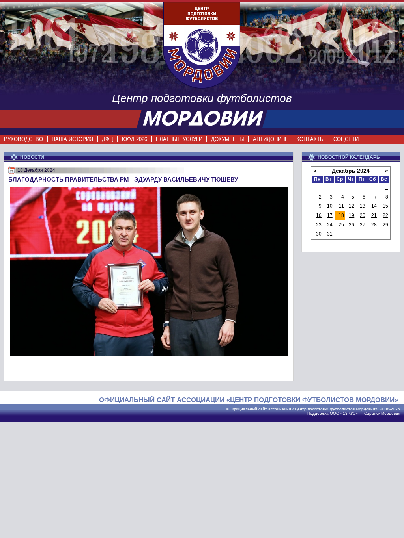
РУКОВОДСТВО (23, 139)
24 (330, 225)
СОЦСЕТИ (346, 139)
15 (385, 206)
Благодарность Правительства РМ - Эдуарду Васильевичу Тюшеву (123, 179)
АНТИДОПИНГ (270, 139)
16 (319, 215)
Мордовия (390, 413)
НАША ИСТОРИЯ (72, 139)
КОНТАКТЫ (310, 139)
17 (330, 215)
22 (385, 215)
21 (374, 215)
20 (362, 215)
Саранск (372, 413)
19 (351, 215)
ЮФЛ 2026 (134, 139)
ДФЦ (107, 139)
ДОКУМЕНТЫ (227, 139)
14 (374, 206)
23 (319, 225)
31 (330, 234)
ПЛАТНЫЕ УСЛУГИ (179, 139)
